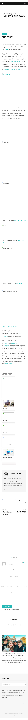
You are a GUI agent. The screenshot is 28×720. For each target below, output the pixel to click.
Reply (24, 562)
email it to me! (9, 363)
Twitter (20, 69)
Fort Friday (5, 395)
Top (14, 715)
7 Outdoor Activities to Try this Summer (7, 513)
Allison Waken (6, 39)
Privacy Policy (23, 703)
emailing (6, 343)
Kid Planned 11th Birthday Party (21, 512)
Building (4, 33)
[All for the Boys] (14, 15)
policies (6, 49)
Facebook (13, 69)
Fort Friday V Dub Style (7, 444)
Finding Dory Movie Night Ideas (7, 458)
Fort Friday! (5, 420)
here (22, 662)
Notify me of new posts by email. (11, 609)
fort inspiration (15, 61)
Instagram (7, 69)
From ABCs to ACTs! (20, 220)
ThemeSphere (21, 713)
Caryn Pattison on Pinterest (10, 326)
